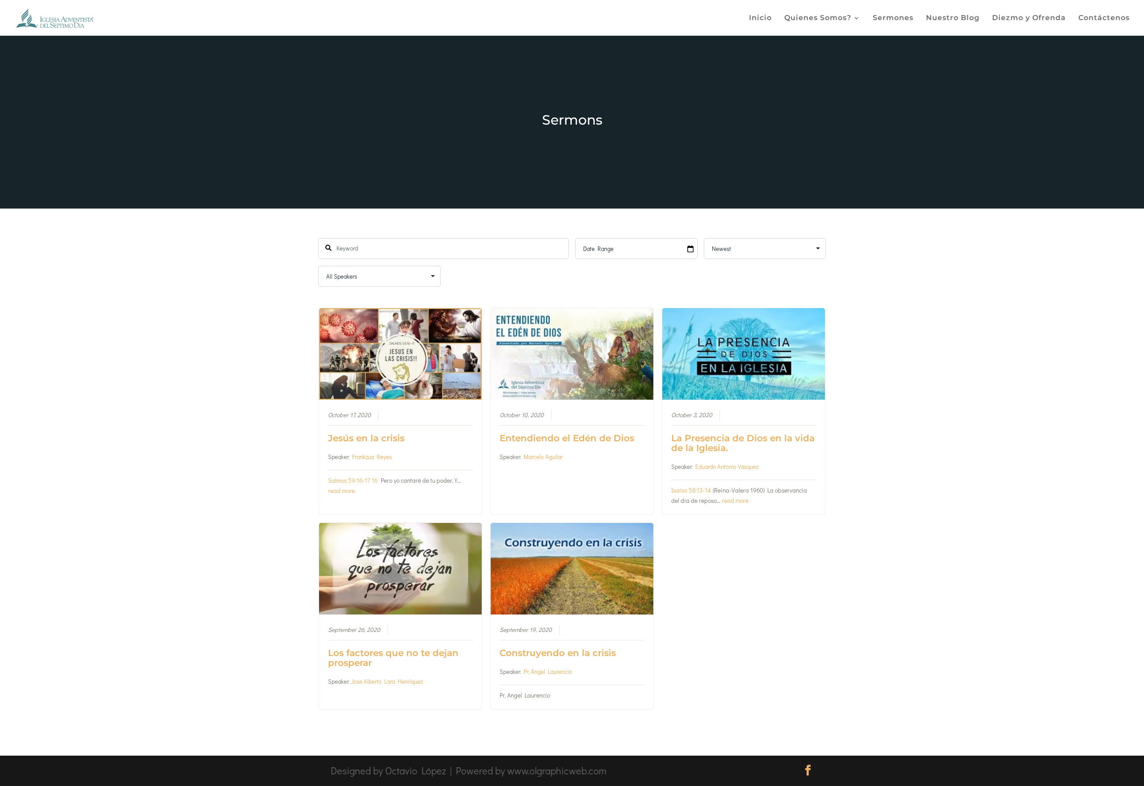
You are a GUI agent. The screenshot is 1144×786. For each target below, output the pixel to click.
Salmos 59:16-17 (349, 481)
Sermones (893, 18)
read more (341, 491)
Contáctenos (1104, 18)
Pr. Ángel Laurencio (548, 671)
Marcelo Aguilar (543, 456)
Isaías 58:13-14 (691, 490)
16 (375, 481)
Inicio (760, 18)
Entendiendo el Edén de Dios (567, 438)
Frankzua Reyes (372, 456)
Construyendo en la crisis (558, 653)
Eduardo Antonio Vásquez (726, 466)
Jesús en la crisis (366, 438)
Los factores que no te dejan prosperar (393, 658)
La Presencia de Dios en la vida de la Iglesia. (743, 443)
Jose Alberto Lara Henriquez (387, 681)
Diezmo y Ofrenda (1029, 18)
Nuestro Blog (953, 18)
